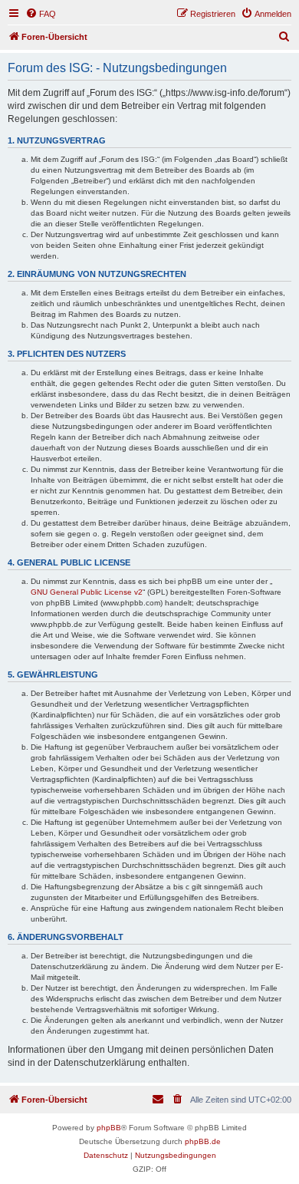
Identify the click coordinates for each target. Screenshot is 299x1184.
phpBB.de (203, 1141)
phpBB (109, 1127)
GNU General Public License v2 (87, 592)
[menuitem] (40, 14)
